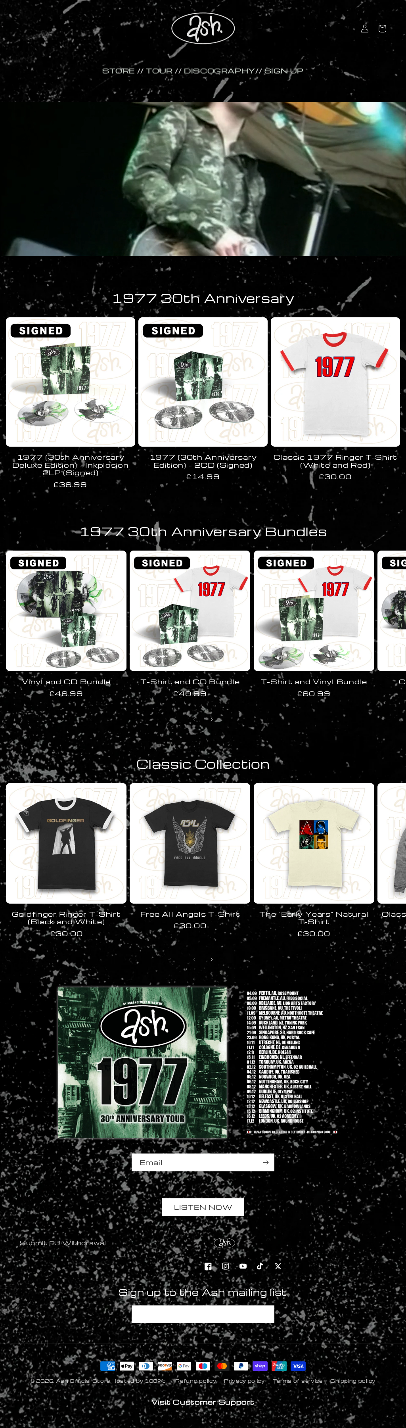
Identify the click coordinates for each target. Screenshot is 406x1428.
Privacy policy (244, 1381)
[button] (382, 28)
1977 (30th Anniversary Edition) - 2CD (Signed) (203, 461)
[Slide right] (211, 719)
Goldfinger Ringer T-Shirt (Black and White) (66, 918)
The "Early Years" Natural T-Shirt (313, 918)
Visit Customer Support (203, 1401)
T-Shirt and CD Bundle (189, 681)
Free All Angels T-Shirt (190, 914)
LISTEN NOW (203, 1207)
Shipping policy (352, 1381)
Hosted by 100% (138, 1381)
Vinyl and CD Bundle (66, 681)
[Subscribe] (265, 1162)
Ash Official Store (83, 1381)
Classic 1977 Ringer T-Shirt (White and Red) (335, 461)
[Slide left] (194, 719)
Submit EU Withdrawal (63, 1243)
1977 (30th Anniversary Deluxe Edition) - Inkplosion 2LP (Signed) (70, 464)
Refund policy (195, 1381)
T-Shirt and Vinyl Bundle (314, 681)
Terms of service (298, 1381)
